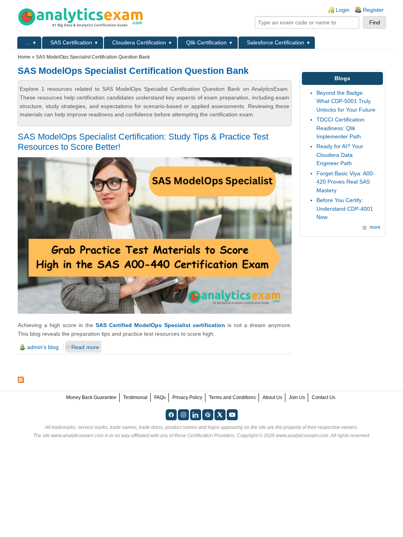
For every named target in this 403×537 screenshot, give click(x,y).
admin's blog (43, 347)
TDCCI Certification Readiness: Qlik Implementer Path (340, 128)
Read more (85, 347)
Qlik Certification (206, 42)
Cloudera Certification (139, 42)
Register (373, 10)
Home (24, 57)
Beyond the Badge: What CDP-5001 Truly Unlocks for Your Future (345, 101)
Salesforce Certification (275, 42)
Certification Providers (211, 435)
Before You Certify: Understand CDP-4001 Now (344, 208)
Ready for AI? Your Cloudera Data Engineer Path (339, 154)
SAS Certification (71, 42)
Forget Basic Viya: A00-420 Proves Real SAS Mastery (345, 181)
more (375, 227)
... (28, 42)
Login (342, 10)
